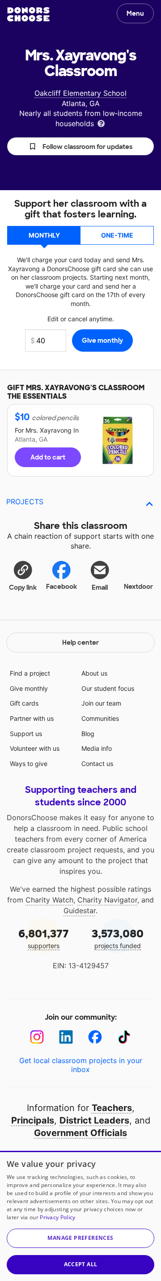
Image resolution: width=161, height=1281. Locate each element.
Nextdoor (138, 587)
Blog (87, 733)
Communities (100, 718)
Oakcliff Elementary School (80, 93)
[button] (80, 146)
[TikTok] (124, 1037)
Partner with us (32, 718)
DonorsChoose (28, 14)
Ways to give (28, 763)
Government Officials (80, 1133)
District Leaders (94, 1120)
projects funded (118, 938)
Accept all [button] (80, 1264)
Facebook (61, 587)
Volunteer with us (34, 748)
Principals (32, 1120)
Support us (26, 733)
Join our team (101, 703)
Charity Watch (49, 899)
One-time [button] (117, 235)
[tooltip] (101, 122)
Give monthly (29, 688)
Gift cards (24, 703)
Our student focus (107, 688)
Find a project (30, 673)
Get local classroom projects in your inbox (80, 1065)
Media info (96, 748)
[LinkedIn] (66, 1037)
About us (94, 673)
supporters (43, 938)
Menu (135, 13)
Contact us (97, 763)
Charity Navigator (107, 899)
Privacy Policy (57, 1217)
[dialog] (80, 1216)
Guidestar (80, 910)
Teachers (112, 1107)
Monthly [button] (44, 235)
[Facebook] (95, 1037)
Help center (80, 642)
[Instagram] (37, 1037)
